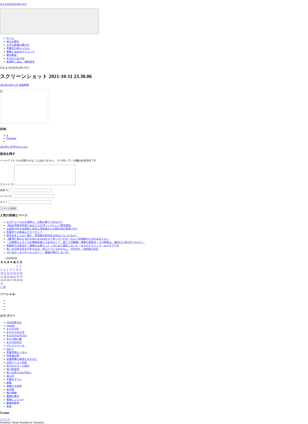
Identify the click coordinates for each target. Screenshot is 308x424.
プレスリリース (15, 345)
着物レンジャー (15, 399)
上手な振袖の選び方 (18, 45)
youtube (10, 325)
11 (5, 273)
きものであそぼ (15, 58)
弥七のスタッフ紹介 (18, 365)
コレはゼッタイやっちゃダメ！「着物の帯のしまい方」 (38, 252)
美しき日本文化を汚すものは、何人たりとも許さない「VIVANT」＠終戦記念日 (52, 249)
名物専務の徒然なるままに (21, 359)
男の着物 (11, 392)
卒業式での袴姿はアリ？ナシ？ (24, 232)
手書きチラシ (14, 379)
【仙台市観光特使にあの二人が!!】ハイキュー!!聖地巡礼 (38, 225)
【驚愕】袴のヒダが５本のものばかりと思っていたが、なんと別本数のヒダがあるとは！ (57, 238)
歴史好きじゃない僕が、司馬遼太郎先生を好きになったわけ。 (42, 235)
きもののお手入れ (16, 335)
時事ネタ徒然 (14, 386)
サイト (4, 202)
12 (8, 273)
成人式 (10, 376)
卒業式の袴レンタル (18, 48)
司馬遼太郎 (12, 355)
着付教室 (11, 55)
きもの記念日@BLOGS (13, 4)
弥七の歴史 (12, 41)
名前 (4, 190)
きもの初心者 (14, 338)
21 (14, 276)
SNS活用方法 (13, 322)
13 (11, 273)
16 (21, 273)
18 (5, 276)
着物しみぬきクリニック (20, 51)
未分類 (10, 389)
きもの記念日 (14, 342)
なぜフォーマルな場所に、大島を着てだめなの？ (34, 222)
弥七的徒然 (12, 369)
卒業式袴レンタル (16, 352)
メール (5, 196)
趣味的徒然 (12, 403)
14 (14, 273)
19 (8, 276)
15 (18, 273)
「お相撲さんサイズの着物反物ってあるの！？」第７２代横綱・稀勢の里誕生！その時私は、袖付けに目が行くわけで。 (75, 242)
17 (1, 276)
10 (1, 273)
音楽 (9, 406)
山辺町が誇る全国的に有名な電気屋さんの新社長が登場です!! (41, 228)
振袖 (9, 382)
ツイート (5, 419)
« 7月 (3, 287)
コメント (6, 184)
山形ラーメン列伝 (16, 362)
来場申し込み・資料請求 (20, 61)
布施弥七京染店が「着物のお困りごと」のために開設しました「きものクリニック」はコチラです (62, 245)
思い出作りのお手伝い (19, 372)
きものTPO (12, 328)
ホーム (10, 38)
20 (11, 276)
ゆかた (10, 349)
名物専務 (24, 85)
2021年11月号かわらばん (14, 146)
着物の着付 (12, 396)
